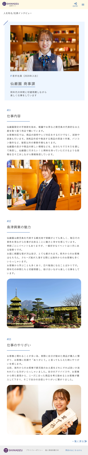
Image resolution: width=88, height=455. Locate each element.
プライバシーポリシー (34, 450)
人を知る (8, 13)
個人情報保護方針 (52, 450)
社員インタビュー (23, 13)
